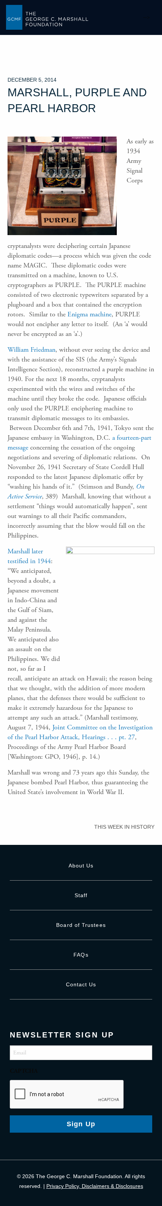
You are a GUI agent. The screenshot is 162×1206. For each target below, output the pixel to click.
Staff (81, 895)
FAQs (80, 955)
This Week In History (124, 827)
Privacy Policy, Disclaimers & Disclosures (94, 1186)
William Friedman (31, 349)
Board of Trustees (81, 925)
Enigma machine (89, 314)
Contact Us (81, 984)
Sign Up (81, 1124)
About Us (81, 866)
